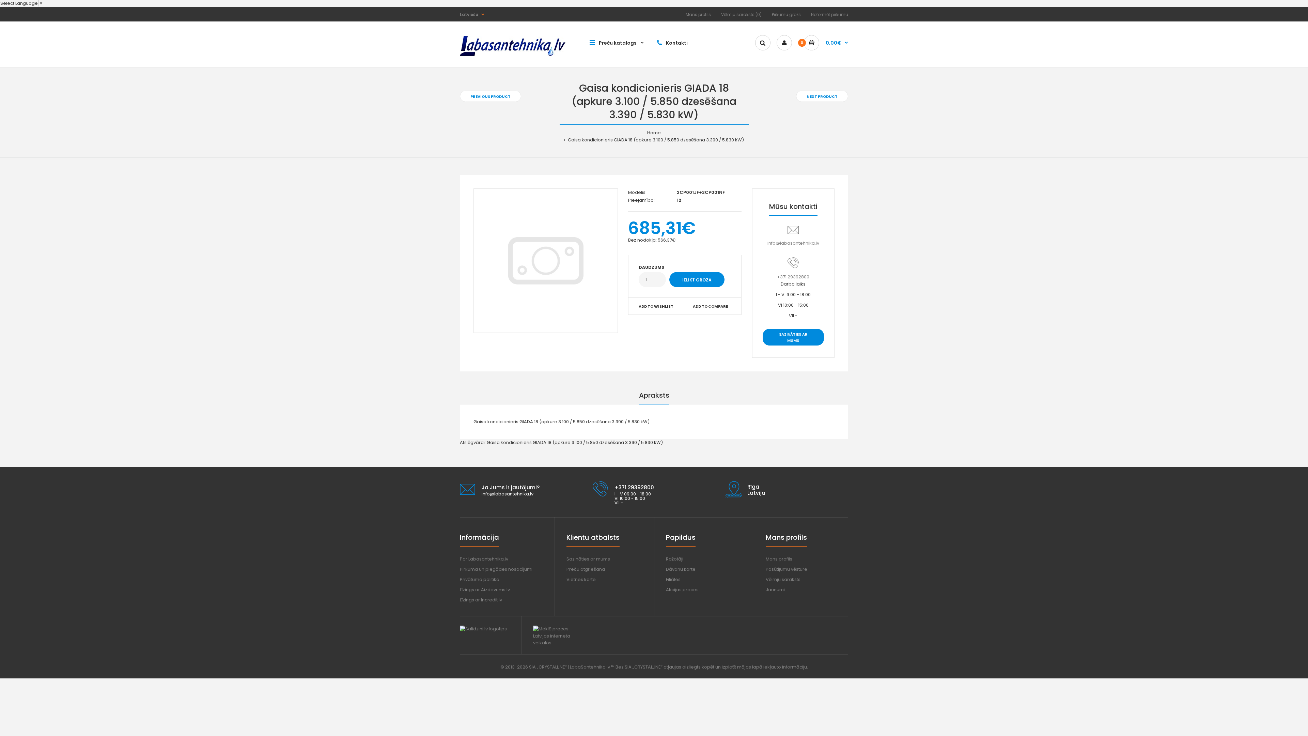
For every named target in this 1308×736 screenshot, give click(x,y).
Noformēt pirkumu (829, 14)
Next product (822, 96)
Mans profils (698, 14)
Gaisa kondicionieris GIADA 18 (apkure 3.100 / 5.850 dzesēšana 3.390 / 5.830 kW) (655, 140)
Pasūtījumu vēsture (786, 569)
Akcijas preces (682, 589)
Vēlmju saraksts (783, 579)
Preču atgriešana (585, 569)
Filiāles (673, 579)
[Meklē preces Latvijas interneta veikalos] (557, 643)
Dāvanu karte (681, 569)
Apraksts (654, 395)
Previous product (490, 96)
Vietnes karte (581, 579)
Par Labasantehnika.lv (484, 559)
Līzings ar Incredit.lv (481, 600)
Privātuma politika (479, 579)
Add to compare (710, 306)
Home (654, 132)
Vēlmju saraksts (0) (741, 14)
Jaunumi (775, 589)
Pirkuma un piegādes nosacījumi (496, 569)
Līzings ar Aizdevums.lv (485, 589)
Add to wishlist (656, 306)
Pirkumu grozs (786, 14)
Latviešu (469, 14)
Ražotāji (674, 559)
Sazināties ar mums (793, 337)
